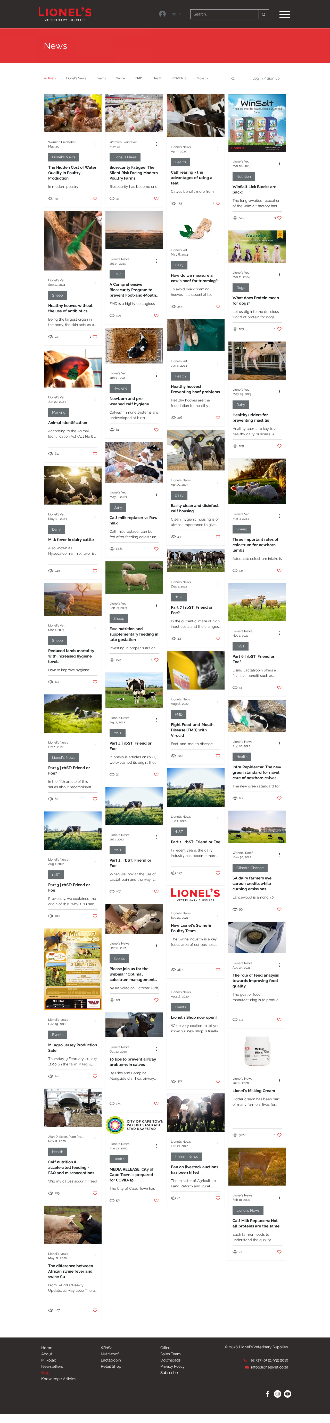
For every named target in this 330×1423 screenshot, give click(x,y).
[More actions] (97, 144)
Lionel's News (76, 78)
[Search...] (264, 14)
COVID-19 (179, 78)
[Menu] (284, 14)
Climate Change (250, 868)
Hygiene (120, 388)
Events (101, 78)
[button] (233, 79)
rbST (179, 597)
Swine (120, 78)
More (200, 78)
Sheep (57, 295)
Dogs (240, 287)
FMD (138, 78)
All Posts (50, 78)
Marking (58, 412)
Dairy (179, 265)
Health (157, 78)
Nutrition (243, 176)
